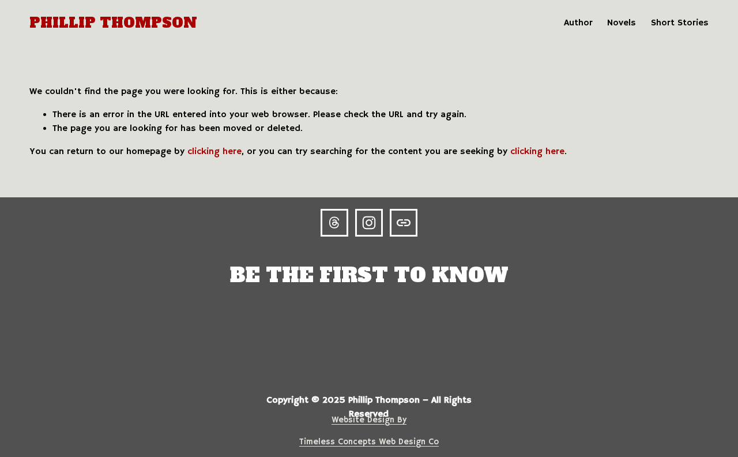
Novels (621, 23)
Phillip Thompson (113, 22)
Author (578, 23)
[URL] (403, 223)
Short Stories (680, 23)
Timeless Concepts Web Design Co (369, 442)
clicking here (214, 152)
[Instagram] (369, 223)
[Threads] (334, 223)
